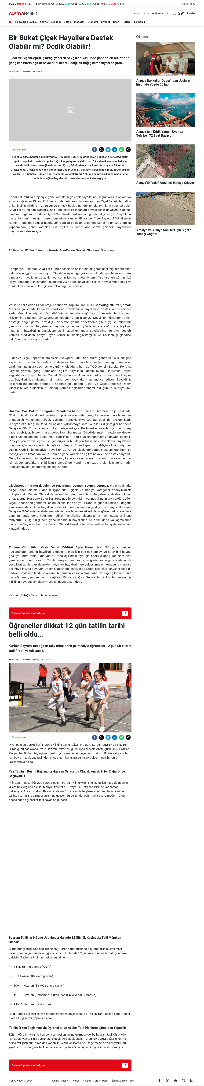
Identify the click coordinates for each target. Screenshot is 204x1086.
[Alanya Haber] (23, 13)
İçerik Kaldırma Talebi (123, 1080)
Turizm (126, 21)
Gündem (56, 21)
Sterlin (107, 4)
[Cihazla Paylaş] (128, 149)
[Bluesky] (108, 149)
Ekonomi (92, 21)
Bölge (67, 21)
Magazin (79, 21)
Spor (116, 21)
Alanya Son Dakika (26, 21)
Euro (84, 4)
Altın (13, 4)
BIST (38, 4)
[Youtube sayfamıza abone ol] (187, 4)
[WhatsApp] (121, 149)
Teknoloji (139, 21)
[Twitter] (101, 149)
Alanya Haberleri (60, 1080)
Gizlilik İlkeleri (101, 1080)
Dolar (61, 4)
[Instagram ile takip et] (190, 4)
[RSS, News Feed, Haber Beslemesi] (193, 4)
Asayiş (44, 21)
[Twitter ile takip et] (184, 4)
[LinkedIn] (114, 149)
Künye (76, 1080)
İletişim (87, 1080)
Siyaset (105, 21)
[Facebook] (94, 149)
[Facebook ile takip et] (181, 4)
